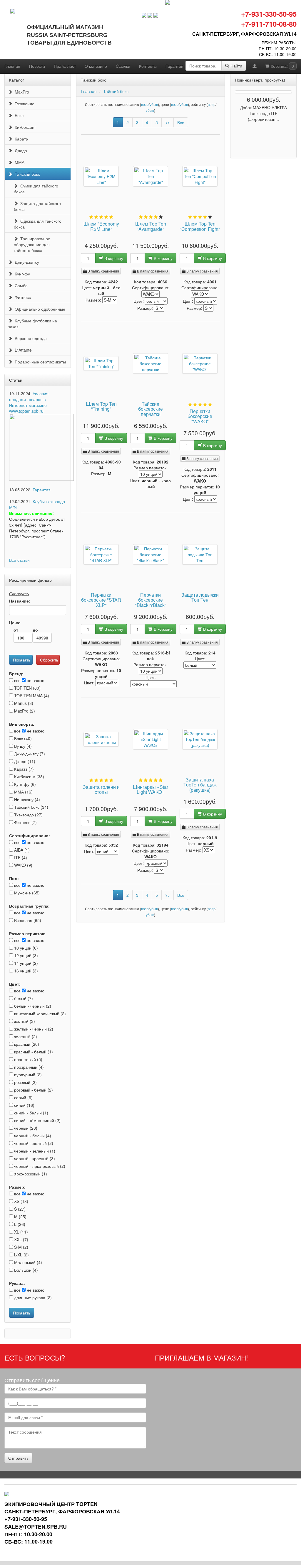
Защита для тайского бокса (37, 206)
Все (180, 122)
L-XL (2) (21, 1255)
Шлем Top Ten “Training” (101, 406)
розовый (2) (25, 1082)
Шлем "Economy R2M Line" (101, 226)
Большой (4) (25, 1270)
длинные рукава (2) (32, 1297)
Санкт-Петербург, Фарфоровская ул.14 (244, 34)
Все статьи (19, 560)
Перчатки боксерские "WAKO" (200, 417)
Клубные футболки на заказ (32, 323)
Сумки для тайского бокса (36, 188)
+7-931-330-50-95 (269, 14)
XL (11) (20, 1232)
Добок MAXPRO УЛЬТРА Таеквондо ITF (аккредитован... (263, 113)
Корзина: (282, 66)
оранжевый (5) (27, 1059)
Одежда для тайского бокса (37, 224)
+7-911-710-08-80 (269, 24)
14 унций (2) (25, 963)
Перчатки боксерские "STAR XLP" (101, 600)
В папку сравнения (103, 270)
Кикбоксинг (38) (28, 776)
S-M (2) (20, 1247)
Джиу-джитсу (25, 262)
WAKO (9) (22, 865)
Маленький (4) (27, 1262)
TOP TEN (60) (27, 688)
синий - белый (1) (30, 1113)
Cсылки (123, 66)
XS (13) (20, 1201)
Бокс (18, 115)
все (17, 680)
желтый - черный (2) (33, 1029)
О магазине (96, 66)
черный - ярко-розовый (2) (39, 1166)
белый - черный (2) (32, 1006)
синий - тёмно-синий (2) (37, 1120)
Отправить (18, 1458)
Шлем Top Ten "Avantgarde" (150, 226)
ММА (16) (23, 792)
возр (145, 104)
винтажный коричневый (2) (39, 1013)
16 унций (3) (25, 971)
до (35, 630)
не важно (35, 680)
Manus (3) (23, 703)
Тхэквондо (23, 103)
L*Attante (22, 350)
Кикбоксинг (24, 127)
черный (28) (25, 1128)
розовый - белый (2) (33, 1090)
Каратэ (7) (23, 769)
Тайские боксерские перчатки (150, 409)
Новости (37, 66)
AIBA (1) (21, 850)
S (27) (19, 1209)
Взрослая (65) (27, 920)
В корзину (113, 258)
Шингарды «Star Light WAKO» (150, 790)
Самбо (20, 285)
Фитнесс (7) (25, 822)
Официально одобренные (38, 309)
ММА (18, 162)
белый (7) (23, 998)
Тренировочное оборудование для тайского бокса (32, 244)
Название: (19, 601)
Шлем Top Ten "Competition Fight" (200, 226)
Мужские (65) (26, 893)
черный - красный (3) (34, 1158)
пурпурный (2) (27, 1074)
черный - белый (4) (32, 1135)
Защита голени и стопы (101, 790)
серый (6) (23, 1097)
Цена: (15, 622)
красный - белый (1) (33, 1052)
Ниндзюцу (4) (26, 799)
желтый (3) (24, 1021)
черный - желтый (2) (33, 1143)
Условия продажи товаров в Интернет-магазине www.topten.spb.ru (29, 402)
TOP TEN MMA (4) (31, 695)
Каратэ (20, 139)
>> (167, 122)
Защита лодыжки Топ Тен (200, 597)
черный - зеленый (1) (34, 1151)
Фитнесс (21, 297)
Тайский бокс (26, 174)
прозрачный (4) (28, 1067)
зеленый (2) (25, 1036)
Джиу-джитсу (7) (29, 754)
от (16, 630)
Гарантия (174, 66)
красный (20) (26, 1044)
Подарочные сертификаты (39, 362)
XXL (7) (20, 1239)
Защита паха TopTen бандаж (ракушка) (200, 785)
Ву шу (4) (22, 746)
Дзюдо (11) (24, 761)
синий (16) (23, 1105)
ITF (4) (20, 857)
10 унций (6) (25, 948)
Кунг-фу (21, 274)
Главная (12, 66)
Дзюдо (19, 150)
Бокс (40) (22, 738)
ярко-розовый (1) (30, 1174)
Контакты (148, 66)
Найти (235, 66)
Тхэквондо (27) (28, 815)
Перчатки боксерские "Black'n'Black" (150, 600)
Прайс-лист (65, 66)
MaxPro (20, 92)
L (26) (19, 1224)
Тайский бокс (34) (30, 807)
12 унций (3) (25, 955)
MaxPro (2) (24, 711)
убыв (154, 104)
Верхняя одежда (29, 338)
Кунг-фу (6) (24, 784)
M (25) (19, 1216)
